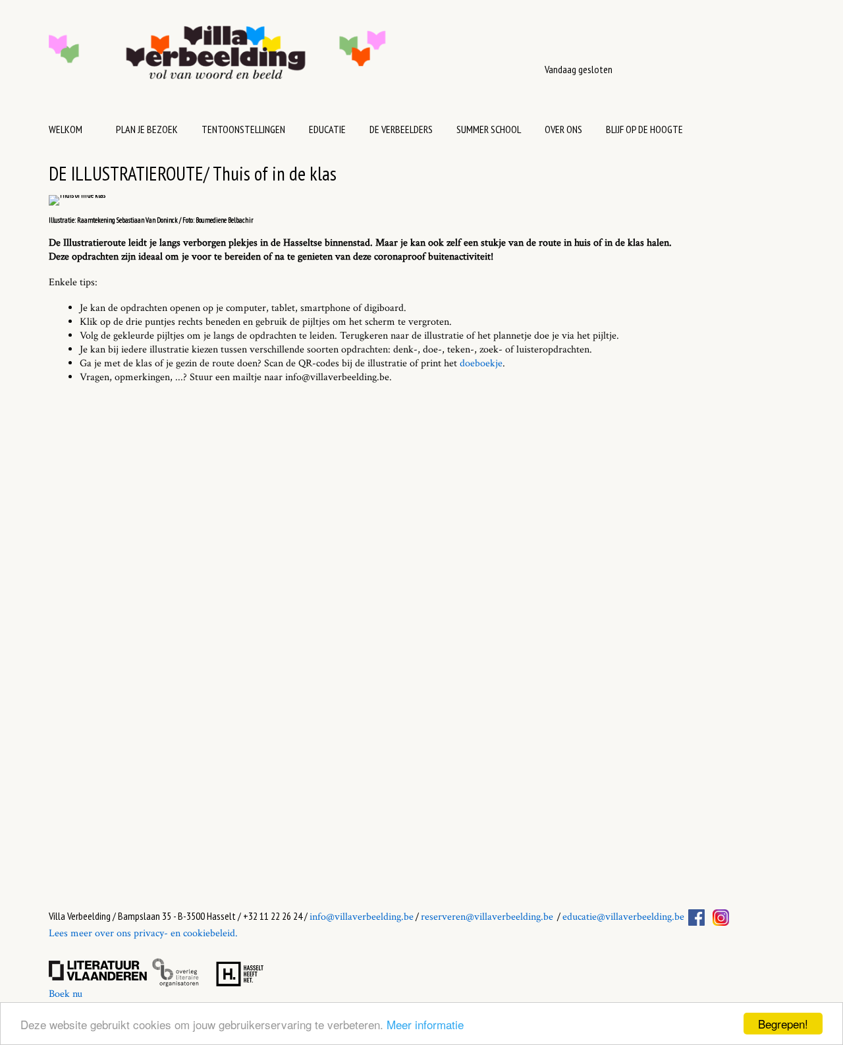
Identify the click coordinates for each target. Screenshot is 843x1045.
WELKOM (65, 129)
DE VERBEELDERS (401, 129)
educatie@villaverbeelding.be (623, 917)
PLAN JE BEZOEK (147, 129)
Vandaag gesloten (578, 69)
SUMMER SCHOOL (488, 129)
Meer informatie (425, 1024)
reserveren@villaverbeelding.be (487, 917)
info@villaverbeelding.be (362, 917)
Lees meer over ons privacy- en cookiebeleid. (143, 933)
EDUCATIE (327, 129)
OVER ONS (563, 129)
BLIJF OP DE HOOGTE (644, 129)
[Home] (258, 59)
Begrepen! (783, 1023)
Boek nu (65, 994)
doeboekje (481, 363)
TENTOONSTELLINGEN (243, 129)
